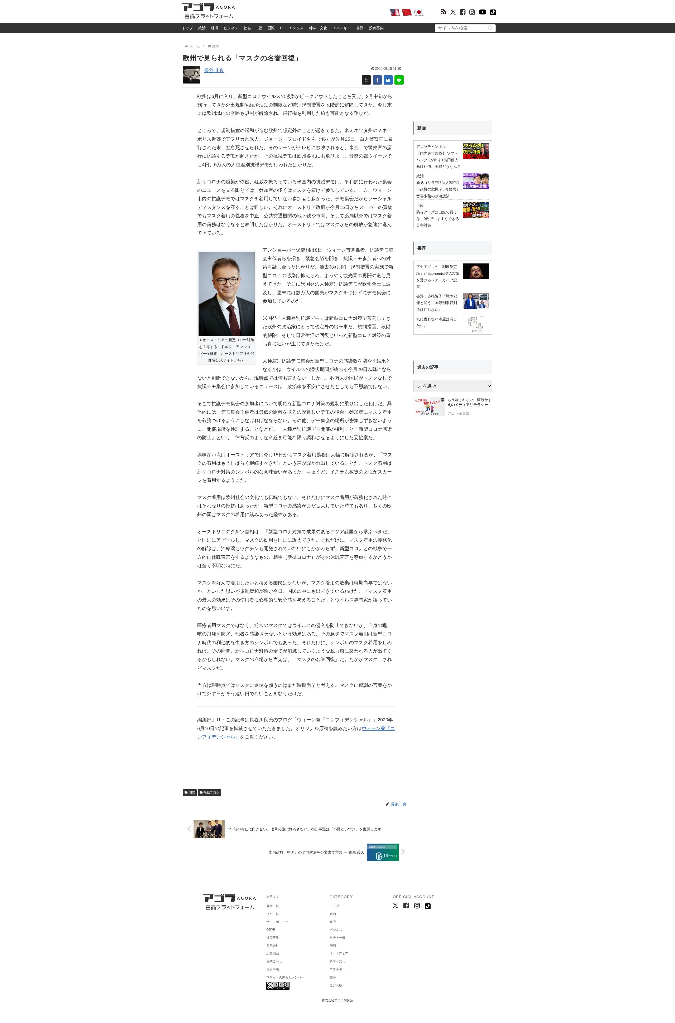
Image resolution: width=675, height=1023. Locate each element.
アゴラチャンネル (431, 146)
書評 (360, 28)
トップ (187, 28)
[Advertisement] (312, 12)
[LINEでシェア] (399, 80)
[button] (490, 28)
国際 (271, 28)
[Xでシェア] (366, 80)
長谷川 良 (214, 70)
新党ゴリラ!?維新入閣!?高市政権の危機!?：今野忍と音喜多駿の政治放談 (438, 189)
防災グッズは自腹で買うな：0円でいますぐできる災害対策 (437, 218)
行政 (420, 205)
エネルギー (341, 28)
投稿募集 (376, 28)
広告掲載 (272, 953)
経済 (214, 28)
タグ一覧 (272, 914)
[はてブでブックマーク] (388, 80)
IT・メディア (339, 953)
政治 (202, 28)
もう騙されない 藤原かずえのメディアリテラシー (469, 402)
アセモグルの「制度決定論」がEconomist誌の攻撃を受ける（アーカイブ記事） (438, 277)
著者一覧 (272, 906)
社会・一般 (253, 28)
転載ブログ (211, 792)
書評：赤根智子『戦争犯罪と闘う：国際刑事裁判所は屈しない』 (436, 302)
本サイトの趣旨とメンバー (285, 977)
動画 (421, 128)
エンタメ (296, 28)
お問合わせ (274, 961)
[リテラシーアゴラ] (429, 407)
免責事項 (272, 969)
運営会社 (272, 945)
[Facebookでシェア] (377, 80)
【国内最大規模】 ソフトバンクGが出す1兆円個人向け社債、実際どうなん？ (438, 160)
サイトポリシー (277, 922)
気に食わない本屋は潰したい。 (436, 322)
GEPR (270, 930)
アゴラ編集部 (458, 413)
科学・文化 (318, 28)
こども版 (336, 985)
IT (281, 28)
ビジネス (231, 28)
